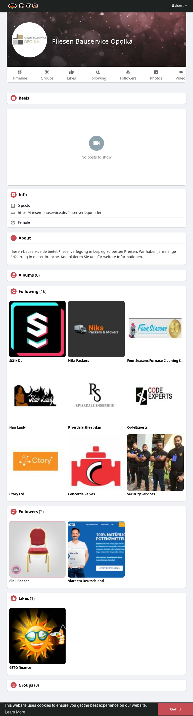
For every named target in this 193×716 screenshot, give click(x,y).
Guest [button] (179, 5)
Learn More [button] (15, 712)
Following (28, 291)
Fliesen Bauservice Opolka (92, 41)
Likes (24, 598)
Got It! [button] (175, 709)
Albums (26, 275)
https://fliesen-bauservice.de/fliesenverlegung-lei (59, 212)
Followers (28, 512)
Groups (26, 685)
